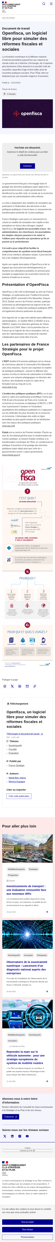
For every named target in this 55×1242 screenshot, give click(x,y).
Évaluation (14, 753)
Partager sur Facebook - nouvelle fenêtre (4, 686)
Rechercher (43, 3)
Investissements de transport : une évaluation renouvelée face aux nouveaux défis (26, 890)
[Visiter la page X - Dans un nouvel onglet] (4, 1136)
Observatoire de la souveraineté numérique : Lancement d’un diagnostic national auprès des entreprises (27, 967)
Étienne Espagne (17, 781)
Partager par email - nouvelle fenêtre (27, 686)
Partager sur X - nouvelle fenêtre (12, 686)
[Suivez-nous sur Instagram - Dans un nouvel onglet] (19, 1136)
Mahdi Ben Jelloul (17, 778)
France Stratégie (16, 765)
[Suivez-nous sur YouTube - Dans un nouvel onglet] (27, 1136)
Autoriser (27, 166)
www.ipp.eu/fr (8, 426)
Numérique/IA (15, 745)
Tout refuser (27, 1229)
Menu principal (51, 3)
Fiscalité (13, 749)
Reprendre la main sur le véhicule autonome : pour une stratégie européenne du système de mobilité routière (26, 1057)
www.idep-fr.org (9, 387)
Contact (27, 1148)
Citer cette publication (19, 796)
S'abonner (9, 1117)
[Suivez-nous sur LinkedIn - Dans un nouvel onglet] (12, 1136)
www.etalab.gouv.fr (11, 455)
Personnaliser (27, 1237)
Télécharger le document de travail (23, 734)
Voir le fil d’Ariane (8, 18)
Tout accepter (27, 1222)
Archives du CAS (26, 1151)
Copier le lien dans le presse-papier (34, 686)
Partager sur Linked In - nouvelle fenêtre (19, 686)
